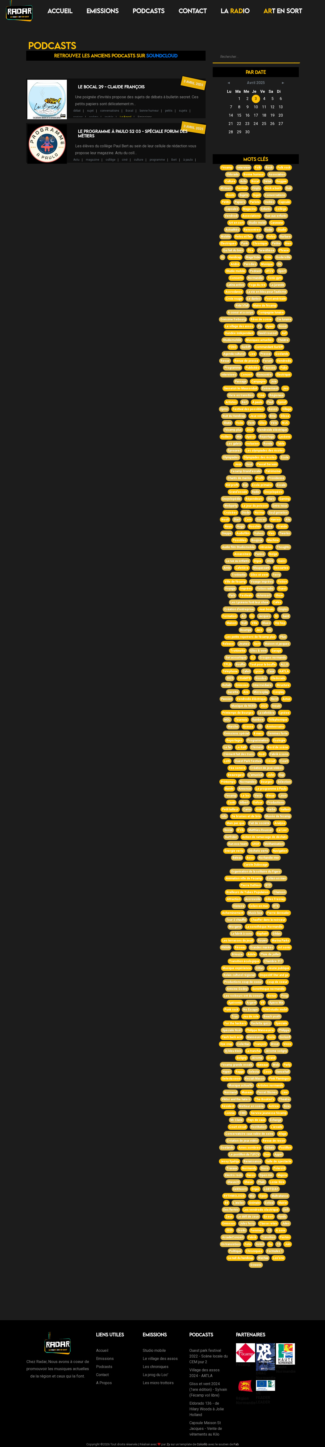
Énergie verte (234, 850)
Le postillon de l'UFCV (244, 1154)
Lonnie (230, 1113)
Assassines (242, 554)
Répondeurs (254, 499)
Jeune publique (278, 968)
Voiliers (226, 436)
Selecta (253, 1071)
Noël (262, 754)
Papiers (240, 202)
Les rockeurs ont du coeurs (243, 995)
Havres (276, 519)
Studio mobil (257, 222)
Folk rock (284, 167)
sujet (90, 110)
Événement (270, 388)
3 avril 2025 (193, 83)
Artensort (264, 595)
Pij (259, 326)
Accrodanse (233, 291)
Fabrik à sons (279, 754)
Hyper (226, 1071)
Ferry (276, 574)
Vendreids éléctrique (272, 429)
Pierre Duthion (251, 885)
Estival (269, 1202)
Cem (248, 519)
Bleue (270, 795)
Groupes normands (272, 657)
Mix (238, 436)
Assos (272, 409)
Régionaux (276, 395)
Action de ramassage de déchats (264, 837)
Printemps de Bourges (237, 712)
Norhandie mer (269, 857)
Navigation (280, 850)
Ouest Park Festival (248, 761)
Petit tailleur (230, 809)
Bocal (129, 110)
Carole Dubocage (256, 864)
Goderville (283, 257)
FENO (232, 347)
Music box (255, 913)
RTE (276, 906)
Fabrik (252, 1237)
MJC (285, 423)
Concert (246, 374)
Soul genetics (278, 512)
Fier (259, 236)
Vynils (282, 1216)
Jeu (285, 388)
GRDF (256, 844)
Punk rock (231, 1009)
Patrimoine (273, 471)
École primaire (262, 485)
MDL (227, 719)
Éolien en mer (258, 906)
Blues (266, 623)
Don (267, 1154)
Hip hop (280, 623)
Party (287, 1064)
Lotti (227, 761)
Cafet (246, 671)
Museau (246, 1092)
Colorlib (202, 1444)
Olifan (259, 968)
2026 (269, 561)
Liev (285, 1092)
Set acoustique (236, 657)
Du (270, 1244)
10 (269, 1230)
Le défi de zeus (248, 1216)
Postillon (285, 1147)
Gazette (232, 692)
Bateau (237, 857)
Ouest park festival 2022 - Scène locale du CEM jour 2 (208, 1356)
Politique (235, 1251)
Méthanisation (274, 844)
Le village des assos (239, 326)
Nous (228, 526)
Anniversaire (275, 726)
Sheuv (248, 1182)
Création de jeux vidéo (242, 1140)
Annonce (244, 788)
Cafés (277, 602)
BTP (268, 885)
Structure (283, 685)
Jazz (259, 630)
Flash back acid (232, 1037)
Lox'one (278, 1258)
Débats (269, 1147)
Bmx (273, 416)
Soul (249, 464)
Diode (246, 512)
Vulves (259, 533)
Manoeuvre (255, 1037)
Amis (227, 568)
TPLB (227, 664)
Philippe (284, 1030)
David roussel (267, 333)
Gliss (262, 423)
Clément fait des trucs (238, 754)
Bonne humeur (253, 174)
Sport (282, 271)
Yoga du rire (257, 285)
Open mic (266, 1175)
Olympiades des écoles (260, 457)
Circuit (270, 761)
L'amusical (255, 775)
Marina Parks (280, 940)
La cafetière (266, 712)
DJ (253, 657)
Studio (281, 229)
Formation (229, 616)
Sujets (243, 195)
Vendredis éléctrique (251, 699)
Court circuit (237, 1127)
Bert (174, 159)
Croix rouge (234, 298)
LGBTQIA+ (271, 1189)
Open (263, 1196)
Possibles (239, 540)
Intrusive (266, 547)
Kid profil (232, 485)
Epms (224, 409)
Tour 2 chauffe (236, 920)
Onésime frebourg (233, 319)
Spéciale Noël (231, 1030)
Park (232, 595)
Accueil (60, 11)
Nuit (244, 623)
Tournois (241, 719)
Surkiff (245, 347)
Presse (265, 354)
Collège (281, 209)
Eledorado (278, 678)
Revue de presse (246, 360)
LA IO (235, 11)
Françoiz (260, 1044)
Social (228, 830)
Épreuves (234, 450)
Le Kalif (241, 747)
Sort (257, 643)
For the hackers (235, 1023)
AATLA (284, 671)
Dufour (257, 802)
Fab (236, 1444)
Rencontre (264, 374)
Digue (258, 561)
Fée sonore (237, 768)
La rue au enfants (237, 561)
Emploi (283, 609)
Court (284, 761)
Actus (286, 699)
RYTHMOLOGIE (234, 1196)
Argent (251, 1002)
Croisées (230, 512)
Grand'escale (238, 492)
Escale (281, 485)
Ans (246, 692)
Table (281, 443)
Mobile (225, 236)
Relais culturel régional (239, 975)
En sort (268, 1216)
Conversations (275, 195)
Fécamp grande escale (236, 1064)
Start (237, 519)
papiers (78, 117)
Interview (243, 167)
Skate (227, 423)
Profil (259, 478)
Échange (275, 1120)
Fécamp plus (233, 429)
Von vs (261, 519)
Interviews (228, 374)
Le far (227, 747)
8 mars (258, 733)
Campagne (258, 381)
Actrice (274, 1106)
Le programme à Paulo (271, 788)
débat (77, 110)
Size (287, 1106)
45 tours (226, 188)
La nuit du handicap (240, 1258)
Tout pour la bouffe (263, 664)
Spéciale (281, 1023)
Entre (268, 526)
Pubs (283, 367)
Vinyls (256, 188)
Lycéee (284, 712)
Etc (269, 630)
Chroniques (254, 1251)
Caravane (276, 222)
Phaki (261, 1182)
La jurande (277, 285)
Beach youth (271, 1016)
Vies (271, 533)
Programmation (257, 740)
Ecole (285, 457)
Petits (226, 202)
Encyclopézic (273, 492)
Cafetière (241, 568)
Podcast (255, 271)
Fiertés (285, 1237)
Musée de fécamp (277, 816)
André (235, 264)
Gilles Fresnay (275, 899)
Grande (282, 526)
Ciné (261, 395)
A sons (281, 1230)
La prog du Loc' (155, 1375)
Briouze (237, 954)
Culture (230, 181)
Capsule (284, 202)
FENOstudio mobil (275, 1009)
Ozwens (255, 1265)
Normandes (248, 781)
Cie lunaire (283, 319)
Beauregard (236, 775)
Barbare (285, 236)
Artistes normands (270, 1085)
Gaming (284, 499)
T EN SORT (283, 11)
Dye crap (226, 1044)
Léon (282, 795)
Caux (271, 671)
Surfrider (231, 837)
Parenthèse (266, 250)
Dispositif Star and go (274, 975)
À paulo (257, 402)
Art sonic (284, 947)
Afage (282, 1133)
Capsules (231, 209)
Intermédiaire (262, 685)
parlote (93, 117)
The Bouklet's (264, 1099)
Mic (252, 1196)
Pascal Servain (267, 464)
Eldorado (233, 174)
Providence (276, 478)
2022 (264, 706)
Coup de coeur (277, 982)
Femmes (257, 1230)
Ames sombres (249, 1147)
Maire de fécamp (264, 305)
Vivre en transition (240, 395)
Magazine (249, 209)
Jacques (264, 616)
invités (109, 117)
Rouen (262, 940)
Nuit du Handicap (233, 416)
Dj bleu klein (233, 1051)
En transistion (230, 1244)
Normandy (249, 1168)
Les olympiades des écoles (265, 450)
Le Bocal (125, 117)
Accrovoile (253, 899)
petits (168, 110)
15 (278, 1244)
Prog (284, 995)
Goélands (281, 354)
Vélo (274, 423)
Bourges (267, 781)
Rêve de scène (261, 319)
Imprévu (246, 588)
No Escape (250, 1009)
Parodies (250, 264)
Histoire (238, 906)
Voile (239, 423)
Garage (276, 650)
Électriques (228, 243)
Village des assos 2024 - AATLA (204, 1373)
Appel (278, 1154)
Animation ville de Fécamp (244, 878)
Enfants (266, 209)
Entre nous (279, 505)
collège (110, 159)
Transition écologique (244, 961)
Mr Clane (236, 1120)
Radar (269, 229)
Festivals (246, 595)
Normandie (255, 278)
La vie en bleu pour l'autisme (266, 291)
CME (243, 1113)
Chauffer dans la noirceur (268, 920)
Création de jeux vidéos (266, 768)
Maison (231, 623)
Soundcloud (161, 55)
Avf (284, 333)
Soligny (241, 1058)
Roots (230, 195)
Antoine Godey (237, 989)
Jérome (256, 1058)
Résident (228, 1106)
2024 (249, 429)
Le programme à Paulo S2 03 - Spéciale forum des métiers (132, 133)
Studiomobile (232, 340)
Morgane (235, 926)
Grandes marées (261, 947)
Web (276, 1064)
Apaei (270, 326)
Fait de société (259, 823)
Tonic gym (275, 278)
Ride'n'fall (242, 305)
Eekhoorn (240, 1189)
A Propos (104, 1383)
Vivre (258, 795)
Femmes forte (278, 733)
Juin (288, 1244)
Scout (283, 326)
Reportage (267, 436)
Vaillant (285, 809)
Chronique (260, 243)
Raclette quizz (261, 1023)
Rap (281, 775)
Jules (286, 1223)
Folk (258, 167)
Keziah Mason (254, 1078)
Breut (275, 1044)
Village (286, 409)
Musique (267, 264)
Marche (233, 726)
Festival (241, 188)
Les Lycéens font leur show (249, 602)
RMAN (225, 947)
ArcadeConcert (232, 1237)
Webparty (230, 505)
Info (224, 816)
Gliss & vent (258, 650)
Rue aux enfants (276, 216)
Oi (222, 257)
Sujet (256, 195)
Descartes (281, 568)
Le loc (245, 795)
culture (138, 159)
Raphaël (262, 933)
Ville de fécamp (235, 581)
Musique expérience (236, 968)
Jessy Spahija (229, 1161)
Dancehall (282, 1071)
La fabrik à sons (241, 933)
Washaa (263, 1258)
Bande (229, 788)
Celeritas (243, 1044)
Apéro (250, 436)
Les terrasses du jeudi (237, 940)
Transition (268, 1237)
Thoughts (283, 547)
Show (279, 595)
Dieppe (226, 533)
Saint (285, 616)
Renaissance (252, 1161)
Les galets (234, 443)
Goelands (227, 1147)
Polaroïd (279, 1168)
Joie (274, 381)
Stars (271, 499)
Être (250, 250)
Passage (240, 381)
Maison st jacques (277, 643)
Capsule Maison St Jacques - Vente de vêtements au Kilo (205, 1429)
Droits (241, 1230)
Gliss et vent (259, 574)
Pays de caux (256, 1120)
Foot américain (275, 298)
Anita (259, 809)
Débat (267, 181)
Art (243, 616)
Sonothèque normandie (268, 989)
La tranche (253, 1051)
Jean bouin (266, 609)
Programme (232, 367)
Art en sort (236, 222)
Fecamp (230, 795)
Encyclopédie (231, 499)
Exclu (271, 1037)
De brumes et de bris (246, 816)
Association (277, 174)
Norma (259, 512)
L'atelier (238, 1202)
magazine (92, 159)
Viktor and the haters (236, 1099)
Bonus (271, 995)
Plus (283, 637)
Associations (251, 216)
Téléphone (230, 671)
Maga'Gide (253, 257)
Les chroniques (155, 1366)
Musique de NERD (243, 706)
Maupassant (261, 568)
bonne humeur (149, 110)
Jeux (238, 464)
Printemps (228, 781)
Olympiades (231, 457)
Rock (269, 167)
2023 (230, 678)
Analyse (279, 823)
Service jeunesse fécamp (268, 1113)
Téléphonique (277, 719)
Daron (251, 1175)
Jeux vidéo (257, 416)
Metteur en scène (251, 1106)
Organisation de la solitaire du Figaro (256, 871)
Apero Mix (276, 1002)
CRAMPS (244, 678)
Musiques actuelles (259, 340)
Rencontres (252, 229)
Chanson (279, 892)
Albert (244, 802)
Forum (267, 360)
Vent (251, 423)
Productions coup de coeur (243, 982)
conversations (109, 110)
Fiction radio (264, 588)
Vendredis (284, 360)
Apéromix (235, 1002)
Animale (254, 1202)
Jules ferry (247, 1223)
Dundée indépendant (239, 333)
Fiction (282, 581)
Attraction (233, 899)
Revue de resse (274, 1140)
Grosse (248, 726)
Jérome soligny (276, 1051)
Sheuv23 (233, 1182)
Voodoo (260, 678)
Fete (248, 1244)
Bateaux (262, 1064)
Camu (247, 809)
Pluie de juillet (270, 954)
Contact (193, 11)
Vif (262, 1002)
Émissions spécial (236, 733)
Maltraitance (279, 1196)
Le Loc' (282, 830)
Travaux (232, 1168)
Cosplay (278, 692)
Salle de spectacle (278, 1161)
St (276, 616)
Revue (225, 360)
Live (253, 354)
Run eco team (237, 844)
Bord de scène (278, 747)
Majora (282, 1175)
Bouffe (240, 664)
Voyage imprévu (262, 581)
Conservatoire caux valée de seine (249, 1133)
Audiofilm (242, 533)
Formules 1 (275, 1251)
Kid (245, 485)
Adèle (251, 954)
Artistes (231, 402)
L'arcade (276, 1127)
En (252, 616)
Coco (267, 1071)
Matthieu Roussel (260, 830)
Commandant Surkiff (269, 347)
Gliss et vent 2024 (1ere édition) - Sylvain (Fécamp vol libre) (208, 1389)
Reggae (281, 181)
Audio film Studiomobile (238, 547)
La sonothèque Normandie (264, 926)
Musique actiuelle (240, 1085)
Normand (230, 1092)
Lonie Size (277, 1182)
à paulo (188, 159)
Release (228, 643)
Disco (265, 1168)
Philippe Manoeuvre (260, 1030)
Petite (276, 243)
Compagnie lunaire (271, 312)
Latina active (235, 285)
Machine (273, 540)
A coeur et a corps (240, 312)
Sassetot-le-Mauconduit (240, 388)
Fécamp (226, 167)
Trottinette (237, 650)
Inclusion (252, 443)
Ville (254, 623)
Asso (250, 857)
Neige (273, 554)
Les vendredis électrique (260, 1209)
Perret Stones (267, 1092)
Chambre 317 (273, 961)
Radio (256, 492)
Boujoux (256, 540)
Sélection (284, 781)
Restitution (258, 1127)
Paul (270, 402)
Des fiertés (231, 1209)
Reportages (234, 740)
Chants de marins (239, 478)
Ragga (240, 1071)
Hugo (240, 526)
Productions (275, 802)
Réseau (240, 947)
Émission (242, 685)
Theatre (284, 1099)
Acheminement (232, 913)
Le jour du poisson (255, 505)
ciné (125, 159)
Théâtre (283, 340)
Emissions (103, 11)
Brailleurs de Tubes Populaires (247, 892)
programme (157, 159)
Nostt (225, 519)
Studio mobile (235, 271)
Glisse (285, 416)
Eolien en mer (276, 878)
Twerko (284, 533)
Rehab (226, 685)
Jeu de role (251, 1016)
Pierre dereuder (278, 913)
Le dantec (254, 298)
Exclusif (285, 1037)
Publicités (252, 367)
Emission (228, 1223)
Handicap (235, 257)
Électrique (283, 374)
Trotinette (239, 574)
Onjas (255, 1189)
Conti (231, 802)
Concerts (236, 278)
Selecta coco (231, 1078)
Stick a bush (273, 188)
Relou (271, 236)
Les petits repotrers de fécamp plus (250, 637)
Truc (234, 1016)
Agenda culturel (234, 354)
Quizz (282, 561)
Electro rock (233, 1175)
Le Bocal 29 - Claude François (111, 86)
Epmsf (282, 402)
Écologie (279, 740)
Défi (286, 1209)
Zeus (229, 1216)
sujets (183, 110)
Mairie (282, 1202)
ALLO (284, 664)
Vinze (287, 1044)
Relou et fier (243, 236)
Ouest (282, 588)
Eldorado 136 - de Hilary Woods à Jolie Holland (206, 1409)
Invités (269, 202)
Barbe (271, 809)
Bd (226, 1202)
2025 (229, 1230)
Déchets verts (258, 850)
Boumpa (245, 630)
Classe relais (268, 1223)
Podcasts (149, 11)
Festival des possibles (248, 409)
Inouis (276, 706)
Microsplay (260, 692)
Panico (259, 554)
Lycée (259, 671)
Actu (76, 159)
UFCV (269, 271)
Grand (271, 1058)
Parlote (255, 202)
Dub (288, 188)
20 (259, 726)
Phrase (284, 250)
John (270, 775)
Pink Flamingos (279, 1078)
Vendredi (231, 216)
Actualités (232, 229)
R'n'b (240, 830)
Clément (257, 747)
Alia (287, 519)
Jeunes (244, 643)
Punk (244, 243)
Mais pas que (235, 823)
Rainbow (258, 719)
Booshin (254, 526)
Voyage (230, 588)
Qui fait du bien (233, 250)
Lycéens (285, 436)
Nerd (274, 699)
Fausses (270, 367)
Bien (288, 243)
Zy (168, 1444)
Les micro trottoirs (158, 1383)
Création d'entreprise (239, 609)
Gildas (276, 933)
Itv (279, 264)
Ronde (267, 443)
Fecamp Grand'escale (246, 471)
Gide (268, 257)
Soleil (260, 1244)
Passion (226, 699)
